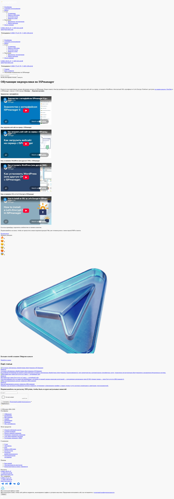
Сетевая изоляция (9, 431)
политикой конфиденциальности (104, 492)
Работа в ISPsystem (14, 15)
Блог (5, 447)
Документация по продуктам (13, 465)
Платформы (8, 7)
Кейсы (6, 10)
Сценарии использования (12, 8)
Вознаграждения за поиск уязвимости (16, 466)
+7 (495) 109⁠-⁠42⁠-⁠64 (6, 479)
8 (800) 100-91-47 (6, 28)
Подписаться (5, 233)
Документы (8, 446)
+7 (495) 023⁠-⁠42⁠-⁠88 (6, 473)
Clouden (6, 419)
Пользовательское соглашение (9, 456)
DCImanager (8, 415)
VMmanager (8, 414)
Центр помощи (9, 25)
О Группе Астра (13, 16)
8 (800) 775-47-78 (16, 33)
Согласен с (17, 402)
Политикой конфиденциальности (20, 402)
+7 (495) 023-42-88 (17, 28)
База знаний (8, 463)
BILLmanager (8, 417)
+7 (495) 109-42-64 (27, 33)
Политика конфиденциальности (11, 453)
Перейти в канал (6, 360)
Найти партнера (13, 23)
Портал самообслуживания (12, 433)
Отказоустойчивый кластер (12, 430)
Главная (6, 69)
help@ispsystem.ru (6, 481)
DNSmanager (8, 420)
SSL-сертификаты (9, 423)
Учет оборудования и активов (13, 436)
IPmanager (7, 422)
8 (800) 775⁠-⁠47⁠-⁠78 (6, 478)
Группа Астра (8, 450)
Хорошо (3, 494)
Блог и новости (9, 71)
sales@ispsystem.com (7, 29)
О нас (6, 444)
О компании (12, 13)
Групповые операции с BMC (13, 438)
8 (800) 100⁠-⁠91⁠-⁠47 (6, 471)
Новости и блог (13, 18)
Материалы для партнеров (16, 21)
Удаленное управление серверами (14, 435)
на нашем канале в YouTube (163, 89)
